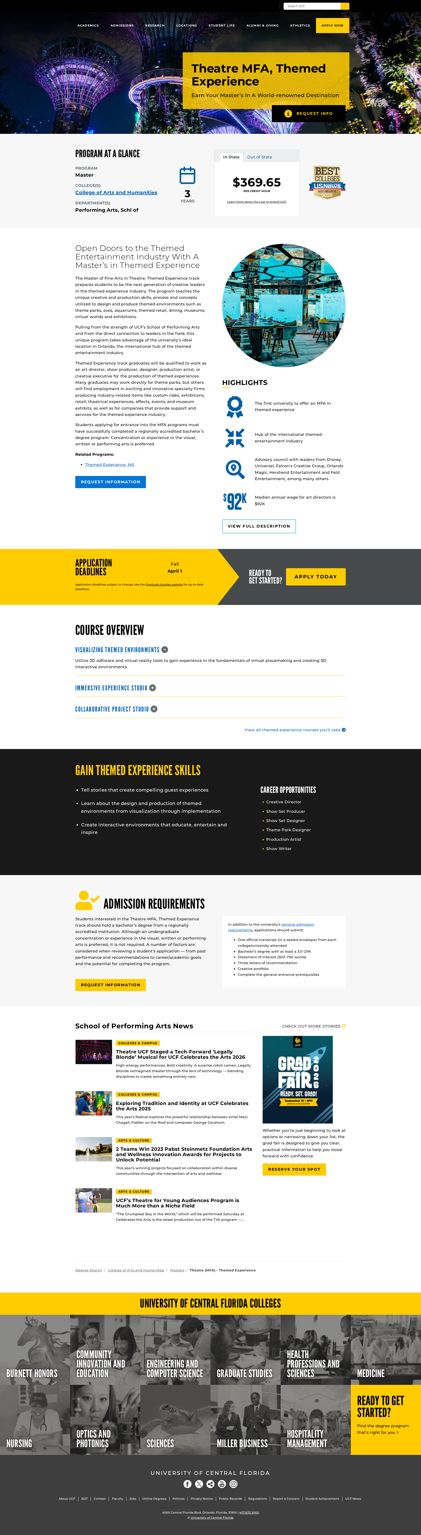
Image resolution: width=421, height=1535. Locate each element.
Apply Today (316, 577)
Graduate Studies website (164, 584)
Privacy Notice (202, 1498)
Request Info (315, 113)
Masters (176, 1270)
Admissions (122, 25)
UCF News (353, 1498)
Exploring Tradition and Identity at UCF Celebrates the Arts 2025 (182, 1106)
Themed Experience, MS (109, 464)
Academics (88, 25)
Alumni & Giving (263, 25)
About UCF (67, 1498)
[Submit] (345, 6)
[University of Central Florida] (111, 6)
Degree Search (88, 1270)
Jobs (132, 1498)
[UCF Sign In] (261, 6)
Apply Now (333, 25)
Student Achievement (322, 1498)
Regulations (257, 1498)
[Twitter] (199, 1484)
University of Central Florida (210, 1473)
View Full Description (259, 526)
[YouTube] (222, 1484)
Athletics (300, 25)
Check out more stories (312, 1026)
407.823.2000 (249, 1512)
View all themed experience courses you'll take (293, 730)
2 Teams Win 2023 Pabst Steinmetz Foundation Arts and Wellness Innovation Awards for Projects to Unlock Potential (184, 1154)
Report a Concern (286, 1498)
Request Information (110, 482)
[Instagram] (233, 1484)
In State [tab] (231, 158)
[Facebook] (187, 1484)
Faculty (117, 1498)
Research (155, 25)
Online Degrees (154, 1498)
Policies (178, 1498)
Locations (186, 25)
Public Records (230, 1498)
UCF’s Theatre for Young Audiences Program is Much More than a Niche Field (177, 1203)
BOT (84, 1498)
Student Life (222, 25)
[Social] (210, 1484)
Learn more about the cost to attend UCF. (257, 201)
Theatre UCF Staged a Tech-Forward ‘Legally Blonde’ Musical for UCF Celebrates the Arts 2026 (180, 1054)
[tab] (210, 650)
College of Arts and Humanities (116, 192)
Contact (100, 1498)
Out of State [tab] (259, 158)
